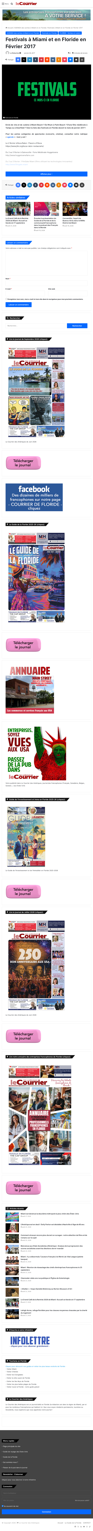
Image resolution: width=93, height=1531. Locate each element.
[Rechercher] (12, 4)
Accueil (10, 28)
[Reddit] (47, 59)
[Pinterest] (41, 59)
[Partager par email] (76, 59)
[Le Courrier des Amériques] (26, 3)
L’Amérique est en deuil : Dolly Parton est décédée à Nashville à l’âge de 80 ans (52, 1224)
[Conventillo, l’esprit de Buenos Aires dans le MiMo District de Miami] (75, 209)
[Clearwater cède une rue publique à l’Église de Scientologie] (12, 1281)
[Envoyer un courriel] (20, 53)
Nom (8, 279)
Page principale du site (11, 1446)
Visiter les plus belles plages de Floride (21, 1384)
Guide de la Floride (10, 1457)
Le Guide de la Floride (73, 1523)
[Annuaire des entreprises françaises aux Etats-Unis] (46, 15)
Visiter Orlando (12, 1372)
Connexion (46, 1512)
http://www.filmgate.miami (17, 164)
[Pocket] (64, 59)
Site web (51, 289)
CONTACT (87, 1523)
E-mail (9, 289)
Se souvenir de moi (10, 1506)
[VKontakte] (52, 59)
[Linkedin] (29, 59)
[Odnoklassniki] (58, 59)
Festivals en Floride (49, 33)
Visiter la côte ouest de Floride (18, 1378)
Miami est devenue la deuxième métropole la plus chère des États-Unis (50, 1214)
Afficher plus (45, 174)
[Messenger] (70, 59)
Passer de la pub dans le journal (15, 1468)
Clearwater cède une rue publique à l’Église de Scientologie (45, 1278)
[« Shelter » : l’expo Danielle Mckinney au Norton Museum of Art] (12, 1292)
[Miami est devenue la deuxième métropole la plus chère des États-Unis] (12, 1217)
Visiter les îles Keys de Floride (18, 1381)
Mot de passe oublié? (82, 1500)
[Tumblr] (35, 59)
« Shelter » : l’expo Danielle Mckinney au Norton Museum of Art (46, 1289)
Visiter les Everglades (15, 1375)
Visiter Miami (11, 1369)
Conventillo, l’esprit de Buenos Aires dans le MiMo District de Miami (74, 220)
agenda (10, 137)
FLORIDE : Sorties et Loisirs (70, 33)
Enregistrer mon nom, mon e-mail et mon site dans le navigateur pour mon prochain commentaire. (45, 299)
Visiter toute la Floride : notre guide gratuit (23, 1387)
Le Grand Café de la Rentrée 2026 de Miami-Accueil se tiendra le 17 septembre (17, 220)
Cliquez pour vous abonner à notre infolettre (19, 1480)
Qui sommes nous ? (10, 1462)
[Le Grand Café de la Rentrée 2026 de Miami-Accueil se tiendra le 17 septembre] (18, 209)
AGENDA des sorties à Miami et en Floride (30, 28)
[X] (23, 59)
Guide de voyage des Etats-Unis (15, 1452)
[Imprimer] (82, 59)
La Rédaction (14, 53)
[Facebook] (18, 59)
